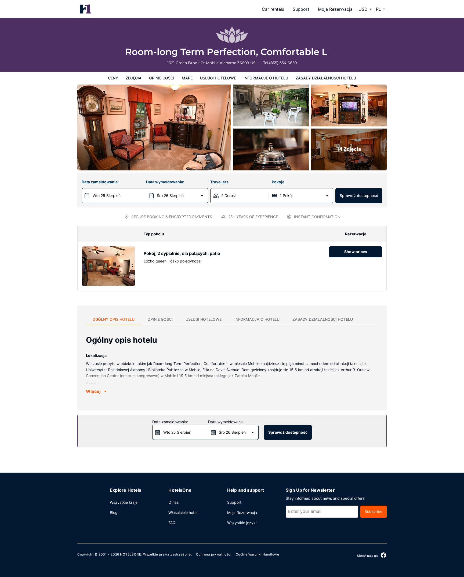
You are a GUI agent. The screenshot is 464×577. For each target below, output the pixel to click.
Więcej (93, 391)
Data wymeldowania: (165, 182)
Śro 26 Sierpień (170, 195)
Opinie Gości (161, 78)
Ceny (113, 78)
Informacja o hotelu (257, 319)
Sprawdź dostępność (359, 195)
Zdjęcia (134, 78)
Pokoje (278, 182)
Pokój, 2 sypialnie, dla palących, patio (182, 253)
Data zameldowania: (100, 182)
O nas (173, 502)
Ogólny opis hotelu (113, 319)
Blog (114, 512)
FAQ (172, 522)
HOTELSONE (130, 554)
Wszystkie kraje (123, 502)
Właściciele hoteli (183, 512)
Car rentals (273, 9)
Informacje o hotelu (266, 78)
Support (301, 9)
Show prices (355, 251)
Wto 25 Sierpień (107, 195)
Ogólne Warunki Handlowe (257, 554)
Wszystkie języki (241, 522)
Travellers (219, 182)
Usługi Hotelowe (218, 78)
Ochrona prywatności (213, 554)
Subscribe (373, 511)
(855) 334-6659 (283, 62)
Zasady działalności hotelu (326, 78)
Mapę (187, 78)
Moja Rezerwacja (335, 9)
